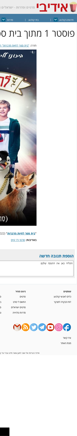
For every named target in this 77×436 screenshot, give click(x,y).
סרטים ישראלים (18, 307)
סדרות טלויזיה (19, 312)
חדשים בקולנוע (66, 20)
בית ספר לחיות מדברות (21, 233)
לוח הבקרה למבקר (62, 301)
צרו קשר (67, 337)
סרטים (23, 296)
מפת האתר (66, 343)
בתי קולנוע (33, 20)
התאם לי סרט (19, 301)
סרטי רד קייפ (18, 240)
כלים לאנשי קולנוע (62, 296)
